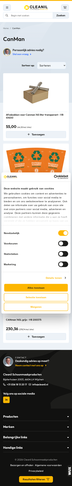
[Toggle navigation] (7, 7)
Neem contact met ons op (29, 365)
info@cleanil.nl (40, 384)
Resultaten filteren (34, 479)
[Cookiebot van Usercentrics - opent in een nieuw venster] (53, 177)
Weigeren (36, 306)
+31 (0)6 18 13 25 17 (17, 384)
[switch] (63, 243)
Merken (8, 427)
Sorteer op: (28, 65)
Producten (10, 416)
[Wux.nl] (69, 471)
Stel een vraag (20, 54)
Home (6, 28)
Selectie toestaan (36, 297)
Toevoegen (38, 134)
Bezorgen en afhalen (21, 465)
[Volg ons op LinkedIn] (6, 400)
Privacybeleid (36, 470)
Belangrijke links (15, 437)
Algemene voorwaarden (48, 465)
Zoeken (60, 15)
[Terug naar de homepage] (36, 7)
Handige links (13, 448)
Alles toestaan (36, 287)
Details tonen (54, 277)
